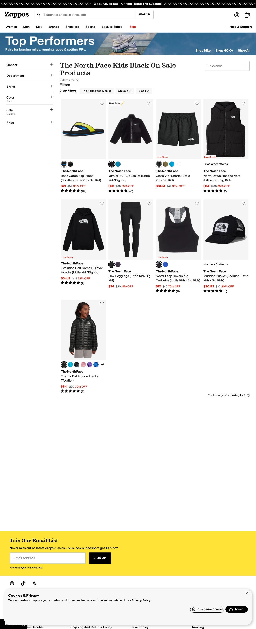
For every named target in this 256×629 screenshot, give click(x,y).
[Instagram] (12, 583)
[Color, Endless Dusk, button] (118, 264)
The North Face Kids (95, 91)
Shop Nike (203, 50)
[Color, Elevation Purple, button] (89, 364)
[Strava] (34, 583)
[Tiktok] (23, 583)
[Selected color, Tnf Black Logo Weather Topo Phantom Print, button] (159, 164)
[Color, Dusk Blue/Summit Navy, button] (118, 164)
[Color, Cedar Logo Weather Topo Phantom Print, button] (165, 164)
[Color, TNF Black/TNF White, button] (70, 164)
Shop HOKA (224, 50)
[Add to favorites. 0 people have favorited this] (102, 103)
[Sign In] (237, 15)
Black (142, 91)
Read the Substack (148, 4)
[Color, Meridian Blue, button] (70, 364)
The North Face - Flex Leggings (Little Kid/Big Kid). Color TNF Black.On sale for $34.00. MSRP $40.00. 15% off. (131, 246)
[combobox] (84, 15)
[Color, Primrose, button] (83, 364)
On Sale (123, 91)
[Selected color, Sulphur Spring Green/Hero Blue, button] (64, 164)
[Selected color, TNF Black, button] (111, 164)
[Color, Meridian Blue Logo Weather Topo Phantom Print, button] (172, 164)
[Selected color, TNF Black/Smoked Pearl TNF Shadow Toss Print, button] (159, 264)
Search (144, 14)
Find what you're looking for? (226, 395)
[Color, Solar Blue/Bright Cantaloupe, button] (165, 264)
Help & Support (241, 27)
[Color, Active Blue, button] (96, 364)
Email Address (24, 558)
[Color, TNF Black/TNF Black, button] (77, 364)
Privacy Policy (141, 600)
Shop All (244, 50)
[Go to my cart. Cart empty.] (247, 15)
